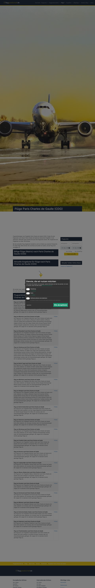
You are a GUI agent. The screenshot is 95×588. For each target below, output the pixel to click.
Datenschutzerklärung (47, 285)
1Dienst (32, 295)
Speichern (29, 305)
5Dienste (33, 290)
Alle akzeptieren (60, 305)
